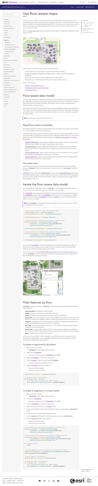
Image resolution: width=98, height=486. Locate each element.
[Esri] (81, 480)
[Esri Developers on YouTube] (58, 481)
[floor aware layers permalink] (39, 163)
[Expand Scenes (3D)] (3, 56)
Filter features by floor (30, 90)
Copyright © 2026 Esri (7, 479)
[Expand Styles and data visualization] (3, 60)
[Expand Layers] (3, 58)
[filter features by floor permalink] (53, 302)
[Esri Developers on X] (49, 481)
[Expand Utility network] (3, 78)
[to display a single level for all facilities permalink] (57, 344)
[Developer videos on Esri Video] (53, 481)
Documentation (24, 2)
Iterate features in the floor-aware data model (36, 88)
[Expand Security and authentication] (3, 89)
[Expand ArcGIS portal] (3, 85)
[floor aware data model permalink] (55, 96)
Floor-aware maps (34, 31)
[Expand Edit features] (3, 65)
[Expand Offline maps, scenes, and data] (3, 81)
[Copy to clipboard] (77, 210)
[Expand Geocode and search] (3, 69)
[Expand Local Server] (3, 83)
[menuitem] (72, 7)
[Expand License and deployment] (3, 92)
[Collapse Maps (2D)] (3, 40)
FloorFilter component (68, 252)
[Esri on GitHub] (44, 481)
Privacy (4, 481)
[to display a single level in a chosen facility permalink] (60, 391)
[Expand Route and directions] (3, 72)
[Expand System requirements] (3, 28)
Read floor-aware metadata (88, 25)
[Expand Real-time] (3, 74)
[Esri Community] (39, 481)
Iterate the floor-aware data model (88, 29)
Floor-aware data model (88, 23)
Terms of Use (20, 481)
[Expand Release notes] (3, 37)
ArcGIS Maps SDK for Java (11, 7)
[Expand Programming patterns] (3, 87)
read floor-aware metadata (62, 137)
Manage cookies (11, 481)
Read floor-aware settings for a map (34, 86)
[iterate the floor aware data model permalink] (69, 184)
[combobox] (11, 14)
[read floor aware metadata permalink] (53, 125)
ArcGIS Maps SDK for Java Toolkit (47, 252)
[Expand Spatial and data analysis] (3, 76)
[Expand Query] (3, 63)
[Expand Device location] (3, 67)
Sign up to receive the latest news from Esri (12, 483)
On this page (85, 20)
